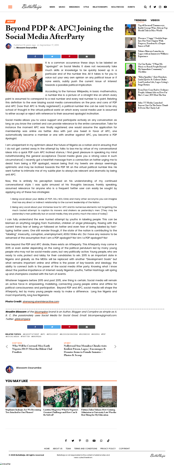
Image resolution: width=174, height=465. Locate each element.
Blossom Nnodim (69, 334)
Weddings (74, 7)
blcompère (41, 311)
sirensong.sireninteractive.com (41, 301)
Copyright (124, 448)
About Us (57, 448)
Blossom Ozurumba (26, 47)
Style (86, 7)
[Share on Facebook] (35, 56)
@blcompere (22, 319)
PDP (103, 334)
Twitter (26, 337)
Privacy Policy (108, 448)
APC (43, 334)
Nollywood (117, 7)
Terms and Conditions (85, 448)
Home (47, 448)
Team (68, 448)
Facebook (85, 334)
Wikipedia (36, 337)
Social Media (13, 337)
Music (62, 7)
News (52, 7)
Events (131, 7)
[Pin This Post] (69, 56)
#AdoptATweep (31, 334)
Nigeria (96, 334)
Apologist (53, 334)
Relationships (100, 7)
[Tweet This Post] (52, 56)
